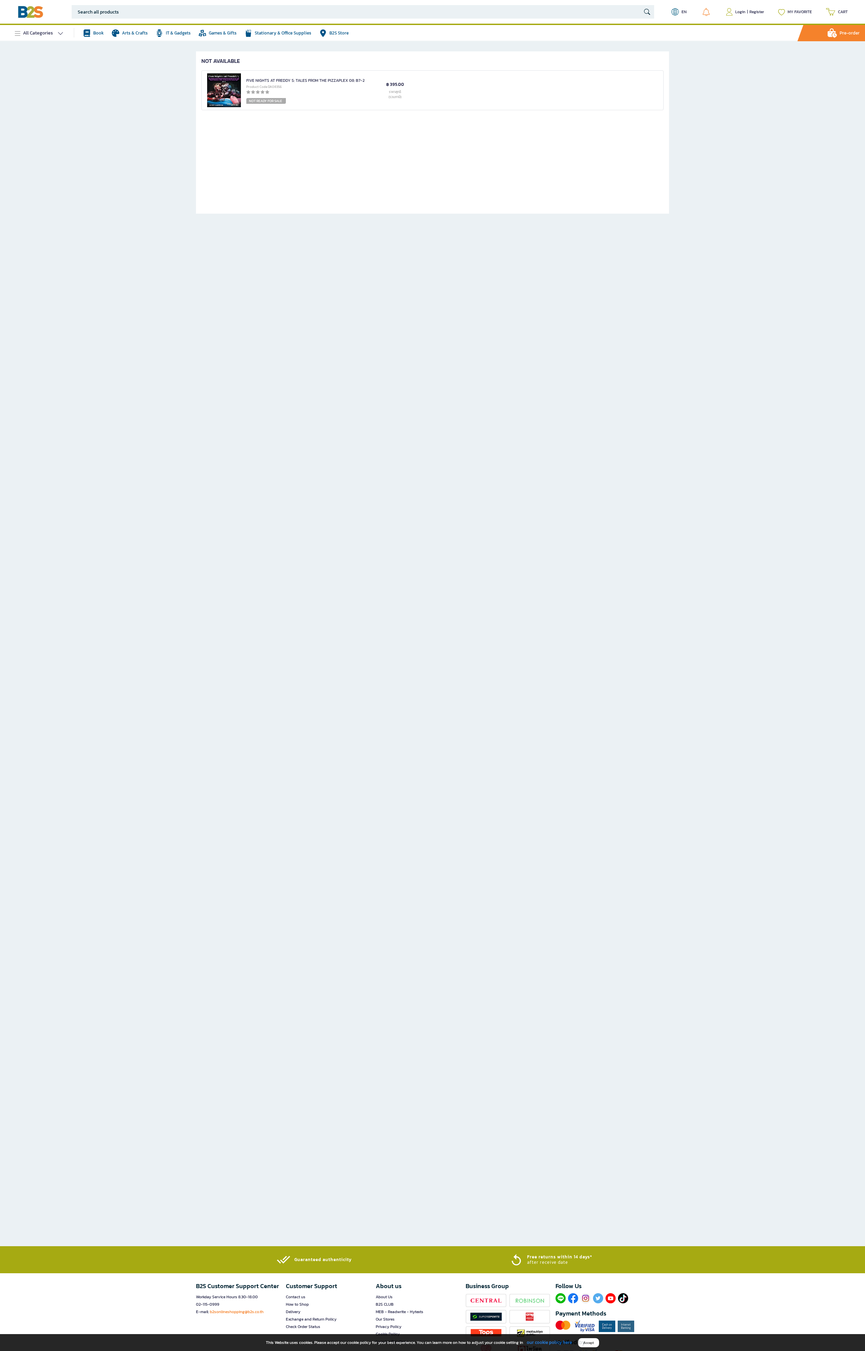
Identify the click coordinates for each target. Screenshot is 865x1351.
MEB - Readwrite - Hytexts (399, 1312)
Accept (588, 1342)
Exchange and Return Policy (311, 1319)
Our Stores (385, 1319)
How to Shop (297, 1304)
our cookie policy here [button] (549, 1342)
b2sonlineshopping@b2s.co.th (237, 1312)
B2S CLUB (385, 1304)
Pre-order (850, 33)
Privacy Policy (388, 1327)
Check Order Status (303, 1327)
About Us (384, 1297)
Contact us (295, 1297)
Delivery (293, 1312)
